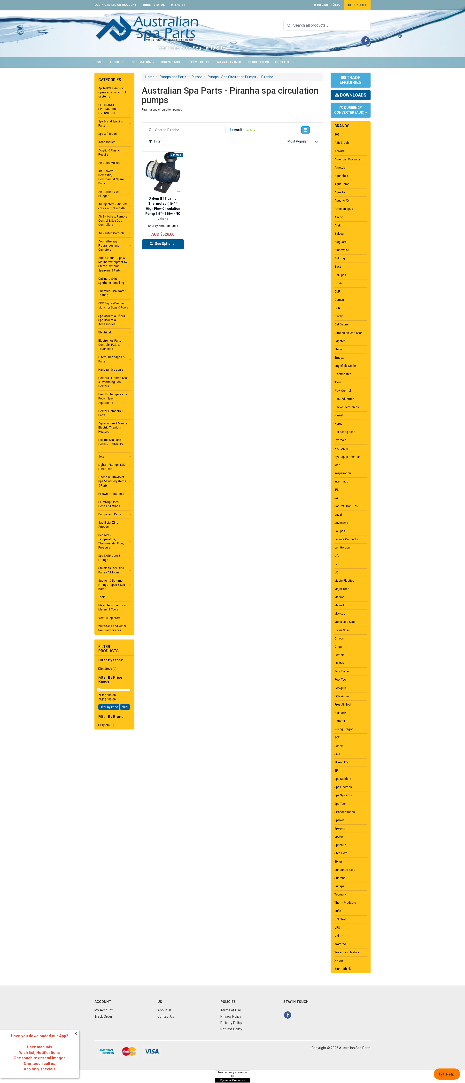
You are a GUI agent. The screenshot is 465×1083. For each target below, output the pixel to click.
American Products (347, 159)
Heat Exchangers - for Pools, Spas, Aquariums (112, 398)
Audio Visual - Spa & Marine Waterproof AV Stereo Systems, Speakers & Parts (112, 264)
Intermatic (341, 481)
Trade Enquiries (351, 80)
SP (336, 770)
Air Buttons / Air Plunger (109, 194)
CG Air (338, 283)
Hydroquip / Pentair (347, 457)
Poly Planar (341, 671)
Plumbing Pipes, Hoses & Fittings (109, 504)
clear (125, 707)
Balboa (339, 233)
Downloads (170, 62)
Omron (339, 638)
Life (336, 555)
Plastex (339, 663)
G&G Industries (344, 399)
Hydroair (340, 440)
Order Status (154, 5)
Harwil (338, 415)
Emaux (339, 357)
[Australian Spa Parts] (147, 28)
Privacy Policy (230, 1016)
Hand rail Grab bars (111, 369)
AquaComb (341, 184)
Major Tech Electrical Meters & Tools (112, 607)
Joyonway (341, 523)
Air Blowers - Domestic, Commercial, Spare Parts (111, 177)
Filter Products (108, 649)
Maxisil (339, 605)
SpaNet (339, 820)
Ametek (339, 167)
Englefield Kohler (345, 366)
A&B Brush (341, 142)
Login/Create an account (115, 5)
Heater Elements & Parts (110, 413)
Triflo (337, 911)
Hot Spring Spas (344, 432)
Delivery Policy (231, 1023)
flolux (337, 382)
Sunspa (339, 886)
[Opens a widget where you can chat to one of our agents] (447, 1074)
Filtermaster (342, 374)
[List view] (315, 130)
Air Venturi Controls (111, 233)
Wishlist (178, 5)
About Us (116, 62)
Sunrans (340, 878)
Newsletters (258, 62)
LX (336, 572)
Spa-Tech (340, 803)
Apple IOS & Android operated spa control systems (112, 92)
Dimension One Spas (348, 333)
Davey (338, 316)
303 (337, 134)
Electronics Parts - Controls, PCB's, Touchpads (110, 345)
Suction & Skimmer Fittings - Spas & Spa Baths (111, 585)
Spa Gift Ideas (107, 133)
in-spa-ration (342, 473)
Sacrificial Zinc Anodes (108, 524)
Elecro (338, 349)
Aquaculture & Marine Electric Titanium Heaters (112, 427)
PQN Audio (341, 696)
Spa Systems (343, 795)
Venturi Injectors (109, 618)
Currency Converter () (349, 110)
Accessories (107, 142)
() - (328, 5)
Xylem (107, 725)
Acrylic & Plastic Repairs (109, 152)
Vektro (338, 936)
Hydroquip (341, 448)
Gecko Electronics (346, 407)
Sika (337, 754)
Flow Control (342, 390)
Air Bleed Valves (109, 163)
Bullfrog (339, 258)
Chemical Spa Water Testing (111, 293)
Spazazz (340, 845)
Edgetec (340, 341)
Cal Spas (340, 275)
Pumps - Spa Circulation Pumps (232, 77)
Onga (338, 646)
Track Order (103, 1016)
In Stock (108, 668)
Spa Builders (342, 779)
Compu (339, 299)
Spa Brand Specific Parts (110, 123)
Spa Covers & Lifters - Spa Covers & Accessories (112, 320)
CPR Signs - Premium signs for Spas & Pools (113, 305)
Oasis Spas (342, 630)
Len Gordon (342, 547)
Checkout (356, 5)
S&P (337, 737)
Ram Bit (339, 721)
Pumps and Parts (109, 514)
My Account (103, 1010)
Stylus (338, 861)
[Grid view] (305, 130)
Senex (338, 746)
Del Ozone (341, 324)
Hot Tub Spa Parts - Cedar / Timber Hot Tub (111, 444)
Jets (101, 456)
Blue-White (341, 250)
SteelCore (341, 853)
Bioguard (340, 242)
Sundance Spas (344, 870)
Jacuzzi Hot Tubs (346, 506)
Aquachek (341, 176)
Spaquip (339, 828)
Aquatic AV (341, 200)
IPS (336, 489)
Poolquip (340, 688)
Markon (339, 597)
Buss (337, 266)
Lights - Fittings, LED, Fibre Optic (112, 467)
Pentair (339, 655)
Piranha (267, 77)
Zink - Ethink (342, 968)
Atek (337, 225)
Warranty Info (229, 62)
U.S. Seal (340, 919)
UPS (337, 927)
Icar (337, 465)
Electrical (104, 332)
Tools (102, 597)
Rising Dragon (343, 729)
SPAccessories (344, 812)
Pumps (197, 77)
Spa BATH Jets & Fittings (109, 558)
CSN (337, 308)
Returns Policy (231, 1029)
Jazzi (338, 514)
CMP (337, 291)
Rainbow (340, 712)
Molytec (339, 613)
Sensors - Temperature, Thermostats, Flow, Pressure (111, 541)
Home (98, 62)
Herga (338, 423)
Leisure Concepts (346, 539)
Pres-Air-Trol (342, 704)
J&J (337, 498)
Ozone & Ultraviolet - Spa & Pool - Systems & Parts (112, 481)
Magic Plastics (344, 580)
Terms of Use (199, 62)
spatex (338, 836)
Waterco (340, 944)
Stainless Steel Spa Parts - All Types (111, 570)
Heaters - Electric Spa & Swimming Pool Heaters (112, 382)
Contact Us (284, 62)
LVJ (336, 564)
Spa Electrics (343, 787)
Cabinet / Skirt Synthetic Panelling (111, 281)
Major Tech (341, 589)
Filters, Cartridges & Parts (111, 359)
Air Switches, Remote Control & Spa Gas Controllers (112, 220)
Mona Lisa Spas (345, 622)
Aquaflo (339, 192)
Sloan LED (341, 762)
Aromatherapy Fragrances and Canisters (108, 245)
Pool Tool (340, 679)
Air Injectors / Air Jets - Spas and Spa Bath (113, 206)
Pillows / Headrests (111, 494)
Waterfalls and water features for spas (112, 628)
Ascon (338, 217)
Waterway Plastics (346, 952)
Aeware (339, 151)
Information (141, 62)
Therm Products (345, 902)
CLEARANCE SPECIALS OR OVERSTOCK (107, 109)
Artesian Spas (343, 209)
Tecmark (340, 894)
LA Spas (339, 531)
